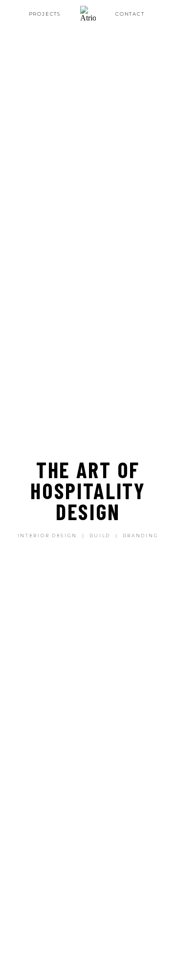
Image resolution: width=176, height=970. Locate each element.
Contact (130, 14)
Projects (45, 14)
